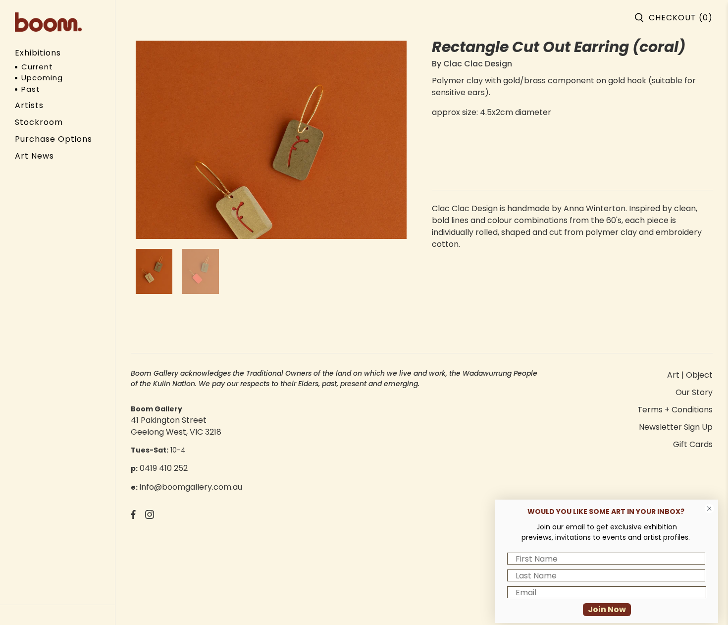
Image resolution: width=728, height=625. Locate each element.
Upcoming (42, 77)
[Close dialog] (709, 508)
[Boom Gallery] (48, 22)
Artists (29, 105)
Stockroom (39, 122)
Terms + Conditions (675, 409)
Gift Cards (693, 444)
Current (37, 66)
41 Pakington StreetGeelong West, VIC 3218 (176, 426)
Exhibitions (38, 52)
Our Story (694, 392)
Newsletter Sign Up (676, 427)
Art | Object (690, 375)
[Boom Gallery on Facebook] (133, 516)
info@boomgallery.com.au (191, 487)
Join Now (607, 609)
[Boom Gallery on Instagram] (149, 516)
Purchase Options (53, 139)
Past (30, 89)
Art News (34, 156)
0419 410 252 (164, 468)
